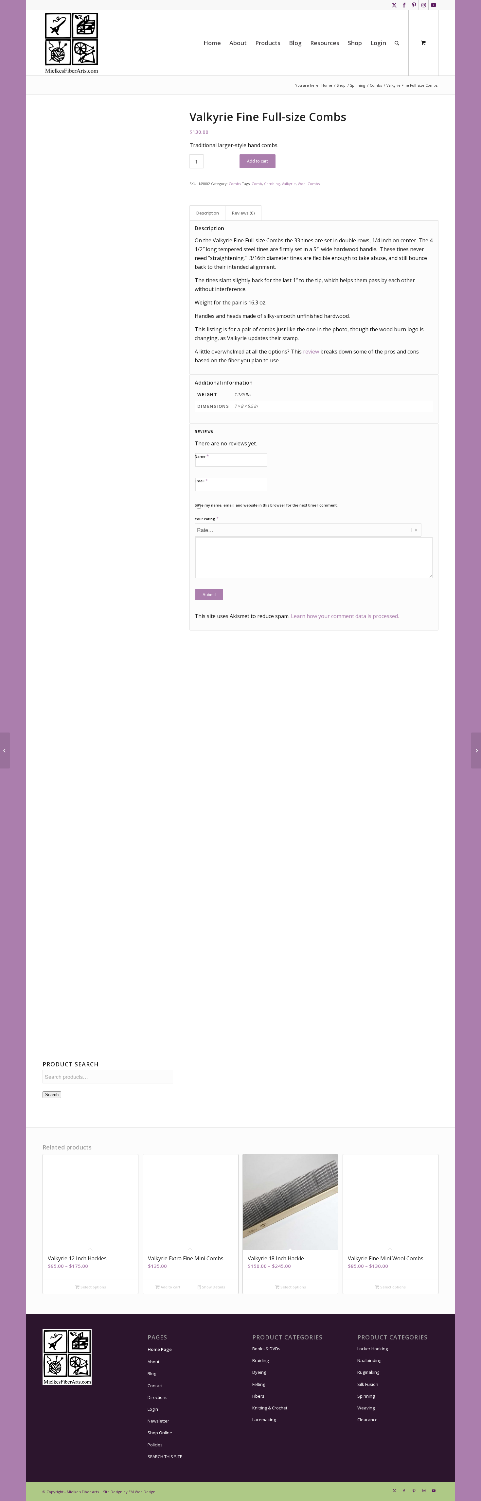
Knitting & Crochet (269, 1408)
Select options (93, 1287)
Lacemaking (264, 1420)
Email (201, 481)
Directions (158, 1397)
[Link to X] (394, 5)
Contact (155, 1386)
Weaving (366, 1408)
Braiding (260, 1360)
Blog (152, 1373)
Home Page (160, 1349)
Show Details (213, 1287)
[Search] (396, 43)
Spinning (366, 1396)
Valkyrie (289, 183)
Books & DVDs (266, 1349)
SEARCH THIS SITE (165, 1456)
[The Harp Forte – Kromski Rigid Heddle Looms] (476, 750)
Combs (235, 183)
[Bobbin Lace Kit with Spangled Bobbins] (5, 750)
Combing (272, 183)
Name (202, 456)
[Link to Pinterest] (414, 5)
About (153, 1362)
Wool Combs (309, 183)
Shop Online (160, 1433)
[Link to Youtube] (433, 5)
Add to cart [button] (170, 1287)
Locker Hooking (372, 1349)
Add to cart (257, 161)
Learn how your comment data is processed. (345, 616)
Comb (257, 183)
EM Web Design (142, 1491)
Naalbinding (369, 1360)
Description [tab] (207, 213)
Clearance (367, 1420)
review (311, 351)
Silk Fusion (367, 1384)
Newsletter (158, 1421)
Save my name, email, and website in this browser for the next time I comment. (266, 505)
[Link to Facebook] (404, 5)
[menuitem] (212, 43)
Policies (155, 1445)
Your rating (207, 519)
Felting (258, 1384)
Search (52, 1094)
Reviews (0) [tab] (243, 213)
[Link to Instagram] (423, 5)
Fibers (258, 1396)
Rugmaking (368, 1372)
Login (153, 1409)
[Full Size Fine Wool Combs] (108, 290)
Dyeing (259, 1372)
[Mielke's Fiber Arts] (71, 43)
